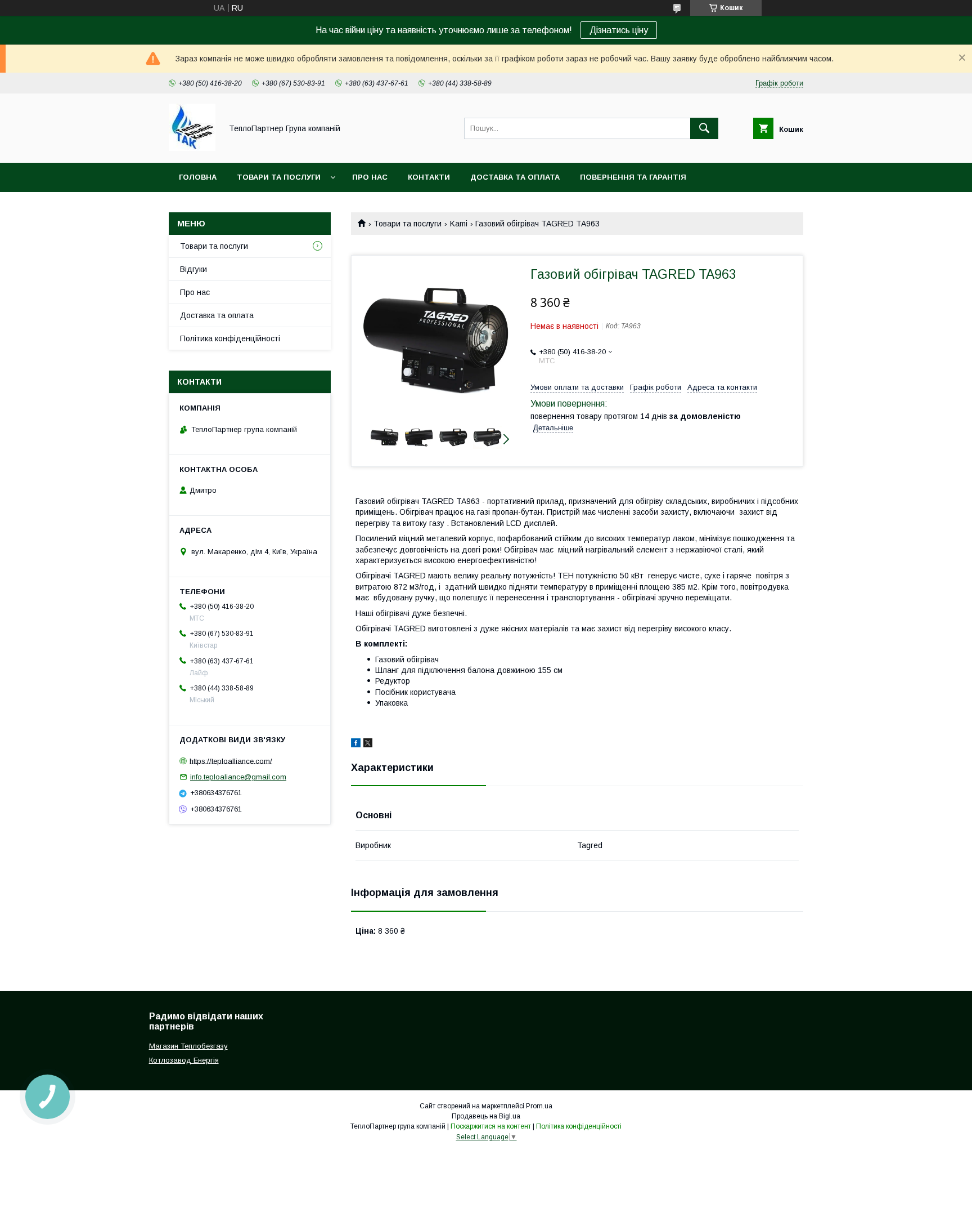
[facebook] (356, 744)
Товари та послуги (279, 177)
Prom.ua (539, 1106)
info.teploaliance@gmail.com (238, 777)
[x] (367, 744)
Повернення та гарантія (633, 177)
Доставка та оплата (515, 177)
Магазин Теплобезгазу (188, 1046)
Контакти (429, 177)
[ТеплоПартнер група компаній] (192, 148)
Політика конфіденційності (230, 338)
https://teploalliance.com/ (231, 760)
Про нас (370, 177)
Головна (198, 177)
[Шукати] (704, 128)
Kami (458, 223)
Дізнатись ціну (619, 30)
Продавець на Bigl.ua (486, 1116)
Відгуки (193, 269)
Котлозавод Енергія (184, 1060)
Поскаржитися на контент (491, 1126)
